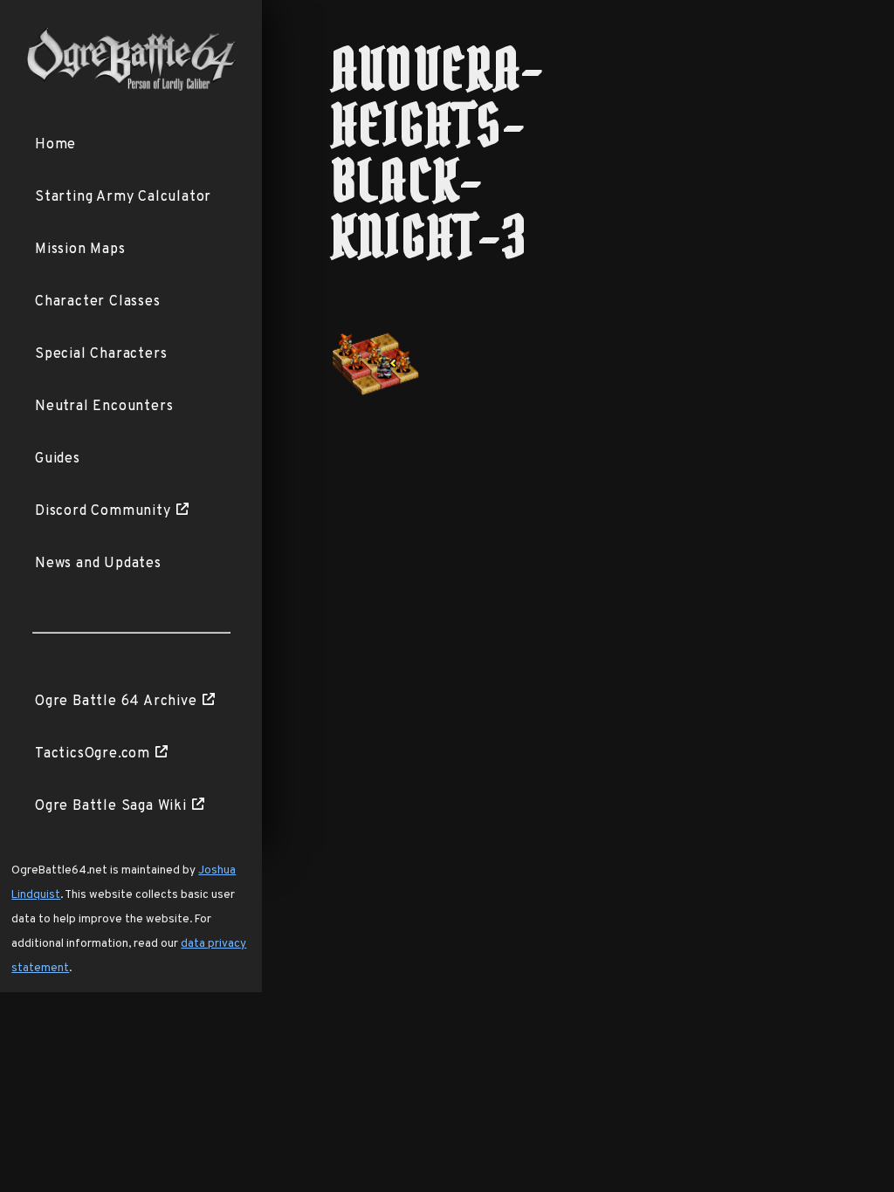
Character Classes (98, 302)
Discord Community (103, 511)
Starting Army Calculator (123, 197)
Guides (57, 459)
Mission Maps (80, 249)
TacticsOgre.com (92, 754)
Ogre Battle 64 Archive (116, 701)
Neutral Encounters (104, 406)
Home (55, 145)
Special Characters (101, 354)
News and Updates (98, 563)
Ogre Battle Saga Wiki (111, 806)
